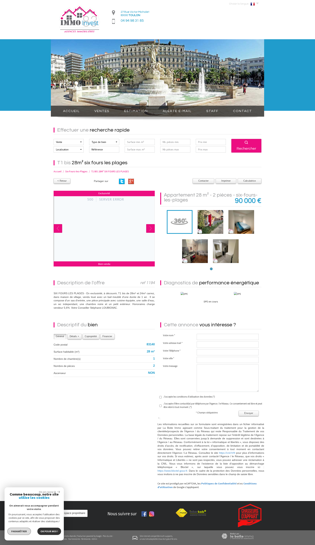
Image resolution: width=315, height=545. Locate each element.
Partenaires (85, 539)
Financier (107, 336)
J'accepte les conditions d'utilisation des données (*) (189, 396)
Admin (94, 539)
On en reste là (47, 492)
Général (60, 336)
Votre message (170, 366)
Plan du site (107, 536)
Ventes (101, 111)
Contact (242, 111)
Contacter (203, 181)
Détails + (74, 336)
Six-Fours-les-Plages (76, 171)
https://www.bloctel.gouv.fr (172, 470)
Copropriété (91, 336)
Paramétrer (19, 531)
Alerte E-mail (177, 111)
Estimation (136, 111)
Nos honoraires (74, 539)
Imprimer (226, 181)
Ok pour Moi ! (49, 531)
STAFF (212, 111)
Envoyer (248, 413)
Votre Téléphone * (171, 350)
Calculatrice (249, 181)
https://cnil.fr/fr (227, 452)
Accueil (71, 111)
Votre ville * (168, 358)
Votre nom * (169, 335)
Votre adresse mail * (172, 343)
